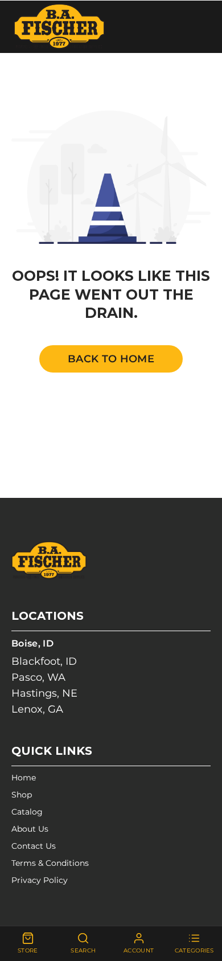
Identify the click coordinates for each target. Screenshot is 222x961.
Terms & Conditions (50, 863)
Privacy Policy (39, 880)
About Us (29, 829)
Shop (21, 795)
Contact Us (33, 846)
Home (23, 777)
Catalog (27, 812)
